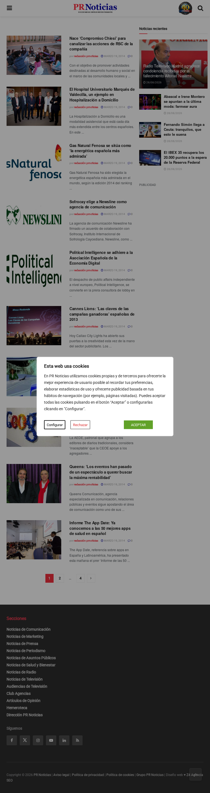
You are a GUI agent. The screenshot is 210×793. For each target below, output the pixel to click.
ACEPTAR (138, 425)
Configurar (55, 425)
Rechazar (80, 425)
